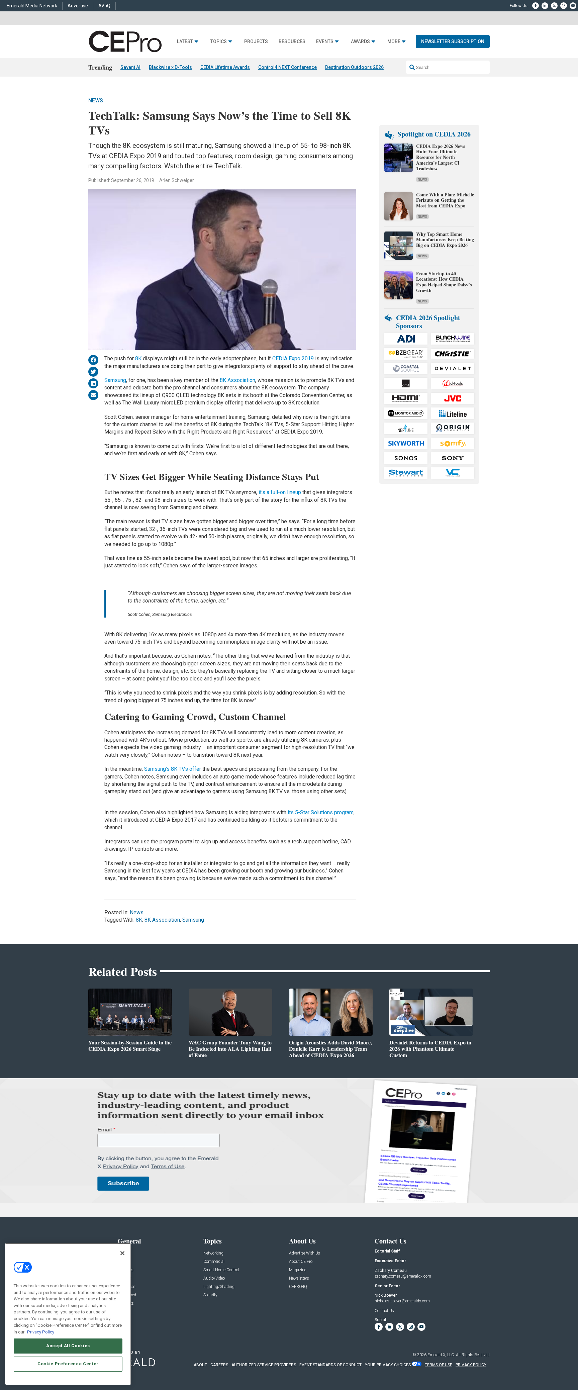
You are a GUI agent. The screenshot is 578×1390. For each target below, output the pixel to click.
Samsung (115, 380)
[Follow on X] (554, 5)
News (95, 100)
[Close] (122, 1253)
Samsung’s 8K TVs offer (172, 769)
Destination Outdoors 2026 (354, 67)
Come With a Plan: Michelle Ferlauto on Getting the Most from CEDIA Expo (445, 200)
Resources (292, 41)
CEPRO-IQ (298, 1287)
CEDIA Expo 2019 (293, 358)
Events (324, 41)
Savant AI (130, 67)
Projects (256, 41)
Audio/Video (214, 1278)
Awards (360, 41)
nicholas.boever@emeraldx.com (402, 1301)
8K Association (237, 380)
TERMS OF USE (438, 1365)
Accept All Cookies (68, 1345)
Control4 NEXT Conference (287, 67)
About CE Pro (300, 1262)
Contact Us (384, 1310)
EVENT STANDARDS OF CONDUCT (330, 1365)
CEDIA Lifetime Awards (225, 67)
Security (210, 1295)
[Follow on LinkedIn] (545, 5)
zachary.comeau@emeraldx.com (403, 1276)
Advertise (78, 5)
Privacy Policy (40, 1331)
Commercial (213, 1262)
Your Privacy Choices (388, 1365)
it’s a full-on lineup (280, 492)
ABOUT (200, 1365)
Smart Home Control (221, 1270)
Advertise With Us (304, 1253)
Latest (185, 41)
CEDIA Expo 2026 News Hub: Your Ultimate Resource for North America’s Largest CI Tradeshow (440, 157)
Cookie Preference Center (68, 1363)
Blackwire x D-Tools (170, 67)
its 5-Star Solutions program (321, 812)
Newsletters (299, 1278)
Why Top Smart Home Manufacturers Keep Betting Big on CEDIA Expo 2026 (445, 239)
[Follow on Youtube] (573, 5)
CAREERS (219, 1365)
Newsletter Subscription (452, 41)
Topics (218, 41)
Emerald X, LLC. (441, 1355)
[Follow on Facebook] (535, 5)
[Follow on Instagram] (563, 5)
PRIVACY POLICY (471, 1365)
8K (138, 358)
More (393, 41)
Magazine (297, 1270)
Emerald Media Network (32, 5)
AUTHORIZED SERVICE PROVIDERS (263, 1365)
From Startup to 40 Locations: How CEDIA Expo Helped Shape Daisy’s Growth (444, 282)
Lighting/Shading (218, 1287)
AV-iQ (104, 5)
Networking (213, 1253)
